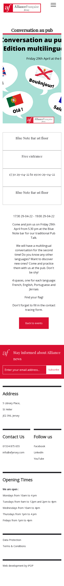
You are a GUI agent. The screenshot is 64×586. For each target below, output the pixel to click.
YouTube (39, 458)
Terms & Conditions (14, 546)
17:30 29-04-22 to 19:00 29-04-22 (32, 174)
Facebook (39, 446)
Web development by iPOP (18, 565)
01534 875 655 (11, 446)
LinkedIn (38, 452)
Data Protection (12, 540)
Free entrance (32, 156)
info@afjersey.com (13, 452)
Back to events (33, 323)
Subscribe (53, 369)
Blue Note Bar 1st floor (32, 138)
